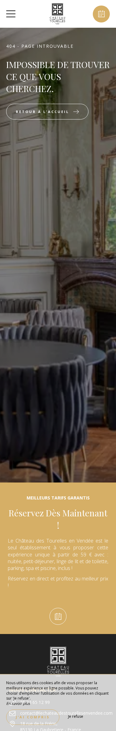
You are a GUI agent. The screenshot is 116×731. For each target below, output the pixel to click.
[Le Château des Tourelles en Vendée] (57, 14)
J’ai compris (33, 717)
